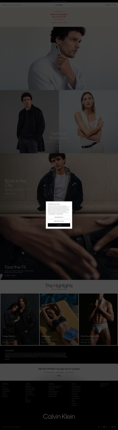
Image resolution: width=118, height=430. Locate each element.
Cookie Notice (52, 213)
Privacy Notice (60, 213)
